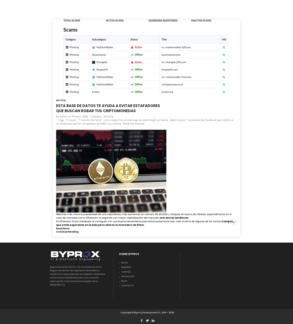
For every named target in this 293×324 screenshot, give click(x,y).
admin (63, 116)
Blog (124, 281)
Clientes (126, 271)
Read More (63, 228)
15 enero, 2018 (80, 116)
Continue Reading (67, 231)
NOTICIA (61, 100)
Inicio (124, 262)
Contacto (127, 285)
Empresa (126, 267)
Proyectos (127, 276)
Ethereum (92, 218)
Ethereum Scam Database (75, 221)
